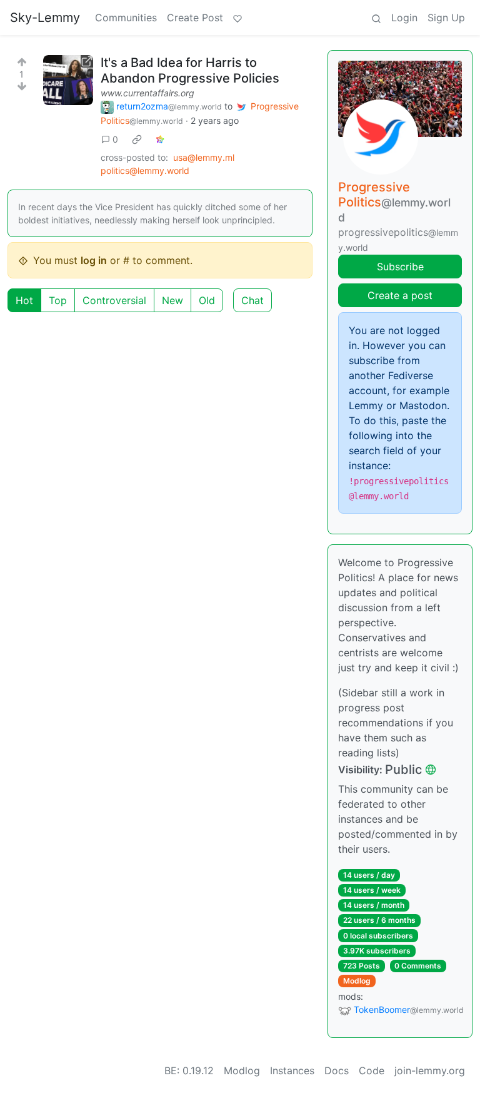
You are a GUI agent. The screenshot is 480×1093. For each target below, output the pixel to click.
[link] (137, 139)
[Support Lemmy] (237, 17)
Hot (24, 300)
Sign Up (446, 17)
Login (404, 17)
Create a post (400, 295)
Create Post (195, 17)
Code (371, 1070)
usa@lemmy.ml (203, 157)
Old (207, 300)
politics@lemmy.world (145, 170)
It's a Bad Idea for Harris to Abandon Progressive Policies (190, 70)
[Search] (376, 17)
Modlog (357, 980)
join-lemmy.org (429, 1070)
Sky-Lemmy (45, 17)
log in (94, 260)
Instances (292, 1070)
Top (58, 300)
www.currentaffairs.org (147, 93)
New (172, 300)
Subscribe (400, 266)
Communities (126, 17)
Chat (252, 300)
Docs (336, 1070)
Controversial (114, 300)
